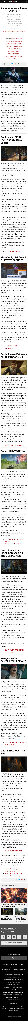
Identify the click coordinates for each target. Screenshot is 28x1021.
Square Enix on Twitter (12, 871)
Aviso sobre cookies (9, 979)
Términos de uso (6, 969)
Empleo (15, 964)
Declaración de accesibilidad (13, 982)
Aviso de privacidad (18, 969)
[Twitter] (9, 937)
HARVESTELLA (15, 59)
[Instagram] (25, 937)
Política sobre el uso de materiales (12, 974)
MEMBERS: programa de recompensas (12, 987)
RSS (13, 989)
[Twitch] (19, 937)
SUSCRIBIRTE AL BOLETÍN (14, 943)
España (14, 958)
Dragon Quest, (15, 39)
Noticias (18, 967)
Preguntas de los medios (12, 977)
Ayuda (21, 964)
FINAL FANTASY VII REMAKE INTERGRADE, (15, 48)
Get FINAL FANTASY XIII (13, 445)
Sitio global (10, 967)
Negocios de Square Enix (12, 997)
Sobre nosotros (6, 964)
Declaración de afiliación (13, 984)
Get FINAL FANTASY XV (13, 251)
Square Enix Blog (11, 869)
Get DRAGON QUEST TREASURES (12, 347)
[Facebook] (3, 937)
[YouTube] (14, 937)
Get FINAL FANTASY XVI (13, 851)
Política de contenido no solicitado (12, 972)
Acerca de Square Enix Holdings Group (12, 994)
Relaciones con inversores (14, 999)
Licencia (19, 979)
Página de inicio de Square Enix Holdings (12, 992)
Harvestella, (13, 41)
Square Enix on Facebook (13, 873)
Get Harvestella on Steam (13, 544)
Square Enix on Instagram (13, 876)
